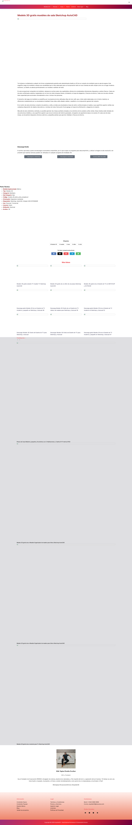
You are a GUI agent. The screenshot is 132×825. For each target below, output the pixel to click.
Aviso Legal (80, 6)
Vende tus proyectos (23, 810)
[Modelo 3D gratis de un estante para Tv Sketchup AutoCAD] (66, 693)
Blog (87, 6)
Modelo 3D (53, 244)
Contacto (73, 6)
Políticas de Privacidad (57, 810)
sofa (80, 244)
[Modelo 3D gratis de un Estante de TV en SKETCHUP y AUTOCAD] (99, 273)
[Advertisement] (66, 68)
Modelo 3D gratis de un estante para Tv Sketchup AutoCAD (33, 744)
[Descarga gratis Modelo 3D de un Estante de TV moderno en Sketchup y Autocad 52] (99, 297)
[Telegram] (72, 253)
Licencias (53, 808)
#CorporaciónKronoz (66, 785)
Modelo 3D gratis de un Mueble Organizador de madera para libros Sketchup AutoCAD (41, 542)
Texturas (55, 6)
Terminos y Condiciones (57, 802)
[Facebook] (53, 253)
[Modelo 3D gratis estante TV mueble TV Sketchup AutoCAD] (32, 273)
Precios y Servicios (55, 804)
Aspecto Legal (54, 806)
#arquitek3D (75, 785)
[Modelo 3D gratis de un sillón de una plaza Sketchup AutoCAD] (66, 273)
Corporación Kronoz (82, 822)
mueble (61, 244)
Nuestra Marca (21, 806)
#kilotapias (56, 785)
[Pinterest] (66, 253)
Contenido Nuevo (22, 802)
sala (68, 244)
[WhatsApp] (78, 253)
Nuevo (68, 6)
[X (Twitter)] (59, 253)
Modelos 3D (47, 6)
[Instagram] (93, 812)
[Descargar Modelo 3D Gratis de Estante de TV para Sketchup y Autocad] (32, 322)
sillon (74, 244)
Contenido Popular (22, 804)
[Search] (129, 2)
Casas (61, 6)
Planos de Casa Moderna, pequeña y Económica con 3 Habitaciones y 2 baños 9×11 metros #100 (43, 441)
